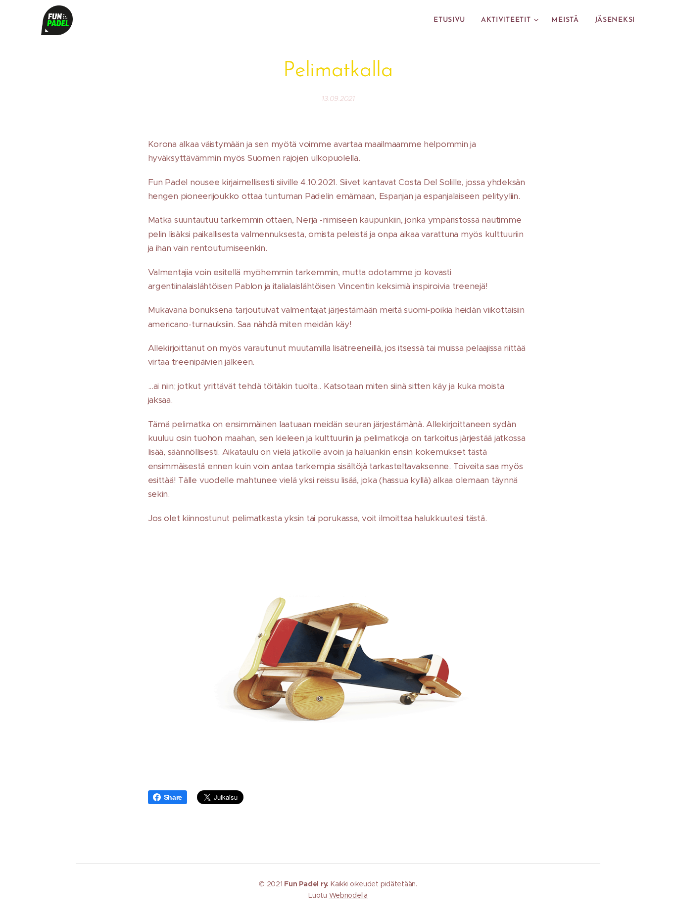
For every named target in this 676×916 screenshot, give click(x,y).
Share (173, 797)
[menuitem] (452, 20)
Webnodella (348, 895)
